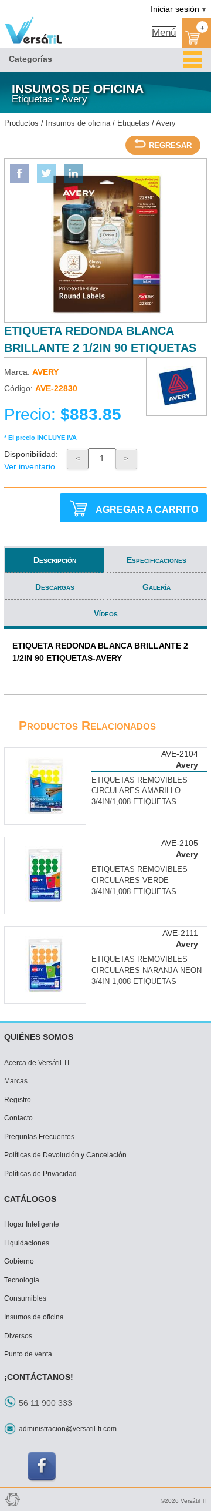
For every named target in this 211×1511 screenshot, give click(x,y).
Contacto (18, 1118)
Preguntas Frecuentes (39, 1137)
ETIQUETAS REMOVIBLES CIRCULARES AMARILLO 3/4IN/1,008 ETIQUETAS (139, 791)
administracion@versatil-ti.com (68, 1429)
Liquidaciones (26, 1243)
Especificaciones (156, 560)
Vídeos (106, 613)
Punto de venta (28, 1354)
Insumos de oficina (78, 123)
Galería (156, 587)
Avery (166, 123)
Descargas (54, 587)
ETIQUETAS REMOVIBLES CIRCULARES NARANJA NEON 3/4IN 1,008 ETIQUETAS (146, 970)
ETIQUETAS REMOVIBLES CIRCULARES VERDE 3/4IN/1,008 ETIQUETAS (139, 880)
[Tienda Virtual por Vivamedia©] (12, 1499)
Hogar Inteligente (31, 1224)
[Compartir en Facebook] (19, 173)
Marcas (16, 1081)
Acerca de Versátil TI (36, 1063)
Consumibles (25, 1298)
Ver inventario (29, 466)
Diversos (18, 1336)
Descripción (54, 560)
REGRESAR (170, 146)
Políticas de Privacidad (40, 1174)
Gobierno (19, 1261)
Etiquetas (133, 123)
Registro (17, 1100)
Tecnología (21, 1280)
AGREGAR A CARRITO (147, 509)
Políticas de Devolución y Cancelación (65, 1155)
